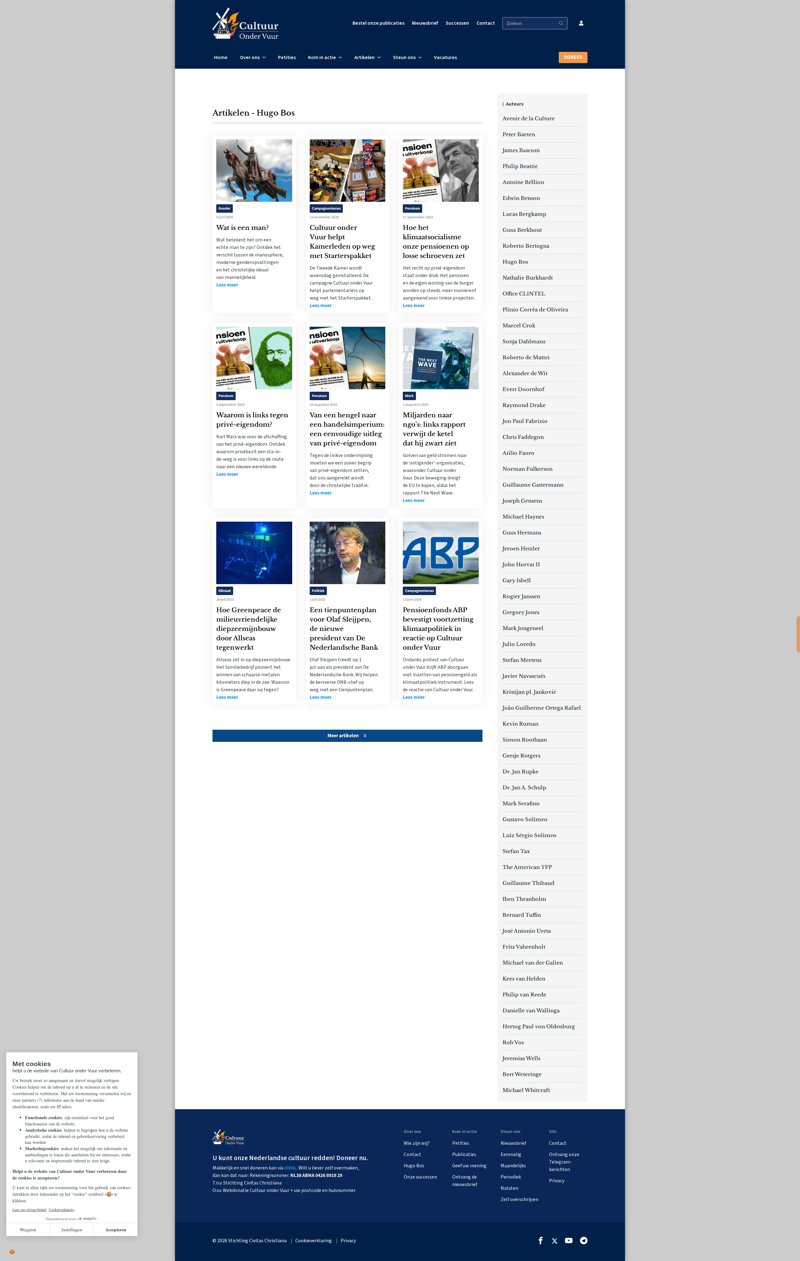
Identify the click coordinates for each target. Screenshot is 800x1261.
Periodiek (511, 1177)
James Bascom (521, 150)
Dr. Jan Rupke (520, 771)
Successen (457, 23)
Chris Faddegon (523, 437)
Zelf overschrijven (519, 1199)
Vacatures (445, 57)
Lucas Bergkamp (524, 214)
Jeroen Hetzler (521, 548)
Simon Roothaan (524, 740)
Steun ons (404, 57)
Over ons (250, 57)
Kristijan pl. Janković (529, 692)
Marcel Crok (518, 325)
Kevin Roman (520, 724)
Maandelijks (513, 1165)
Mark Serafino (521, 803)
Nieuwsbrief (425, 23)
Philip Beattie (520, 166)
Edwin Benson (521, 198)
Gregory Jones (520, 612)
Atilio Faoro (518, 453)
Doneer (573, 57)
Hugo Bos (515, 262)
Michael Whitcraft (526, 1090)
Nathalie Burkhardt (527, 278)
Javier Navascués (523, 676)
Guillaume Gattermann (532, 485)
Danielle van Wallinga (531, 1010)
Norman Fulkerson (527, 469)
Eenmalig (511, 1154)
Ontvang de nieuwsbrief (464, 1181)
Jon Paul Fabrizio (525, 421)
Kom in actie (322, 57)
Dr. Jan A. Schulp (524, 787)
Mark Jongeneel (522, 628)
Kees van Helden (523, 979)
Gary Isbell (516, 580)
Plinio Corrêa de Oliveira (535, 309)
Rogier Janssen (521, 596)
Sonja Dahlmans (523, 341)
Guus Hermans (521, 532)
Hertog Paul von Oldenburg (538, 1026)
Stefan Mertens (522, 660)
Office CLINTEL (523, 293)
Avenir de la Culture (528, 118)
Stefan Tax (516, 851)
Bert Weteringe (522, 1074)
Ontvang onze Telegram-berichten (564, 1162)
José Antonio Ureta (526, 931)
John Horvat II (521, 564)
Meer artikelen (343, 735)
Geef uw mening (469, 1165)
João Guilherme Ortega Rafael (541, 708)
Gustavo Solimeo (525, 819)
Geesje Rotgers (521, 755)
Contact (486, 23)
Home (221, 57)
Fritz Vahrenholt (523, 947)
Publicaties (464, 1154)
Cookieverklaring (313, 1240)
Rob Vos (513, 1042)
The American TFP (527, 867)
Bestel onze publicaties (378, 23)
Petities (287, 57)
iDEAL (290, 1167)
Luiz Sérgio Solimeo (529, 835)
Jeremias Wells (521, 1058)
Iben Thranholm (524, 899)
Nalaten (509, 1188)
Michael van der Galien (532, 963)
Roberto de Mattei (526, 357)
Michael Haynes (523, 517)
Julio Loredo (519, 644)
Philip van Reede (524, 994)
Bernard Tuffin (521, 915)
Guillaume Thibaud (528, 883)
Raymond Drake (524, 405)
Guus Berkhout (522, 230)
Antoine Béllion (523, 182)
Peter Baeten (518, 134)
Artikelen (364, 57)
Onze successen (420, 1177)
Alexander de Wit (525, 373)
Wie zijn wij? (417, 1143)
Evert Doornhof (523, 389)
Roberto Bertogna (525, 246)
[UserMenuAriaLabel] (581, 23)
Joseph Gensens (522, 501)
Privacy (556, 1180)
